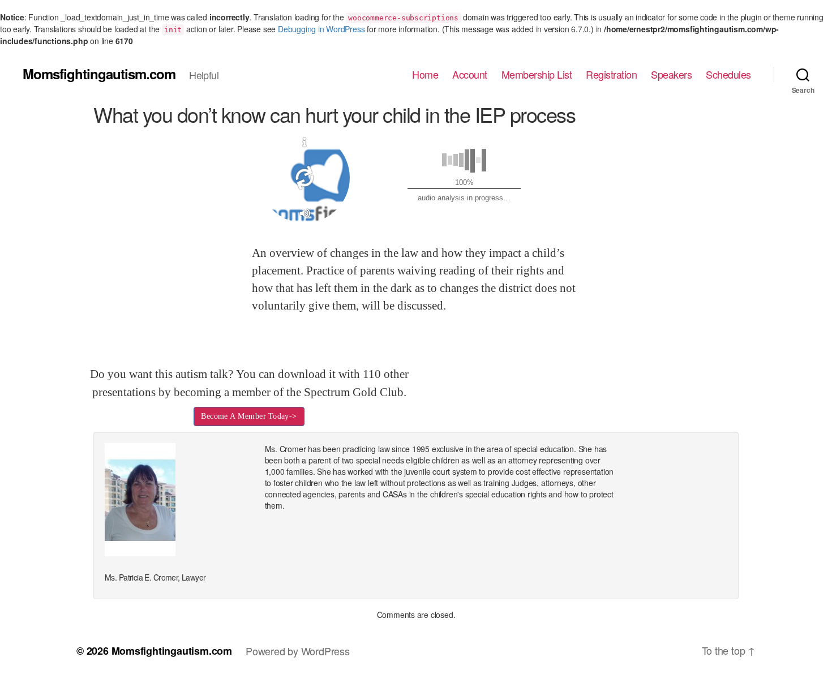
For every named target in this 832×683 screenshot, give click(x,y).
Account (469, 74)
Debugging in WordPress (321, 29)
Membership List (536, 74)
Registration (611, 74)
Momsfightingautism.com (99, 73)
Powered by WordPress (298, 650)
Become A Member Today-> (249, 416)
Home (425, 74)
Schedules (728, 74)
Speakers (671, 74)
